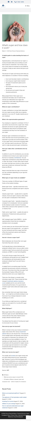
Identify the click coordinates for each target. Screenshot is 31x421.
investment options (12, 281)
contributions (17, 157)
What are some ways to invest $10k (13, 377)
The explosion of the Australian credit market (14, 397)
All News (6, 375)
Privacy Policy (14, 415)
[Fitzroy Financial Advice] (3, 6)
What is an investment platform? (11, 393)
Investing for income (7, 401)
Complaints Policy (6, 415)
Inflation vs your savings (8, 403)
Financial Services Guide (23, 413)
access (13, 355)
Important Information (23, 415)
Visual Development (18, 416)
